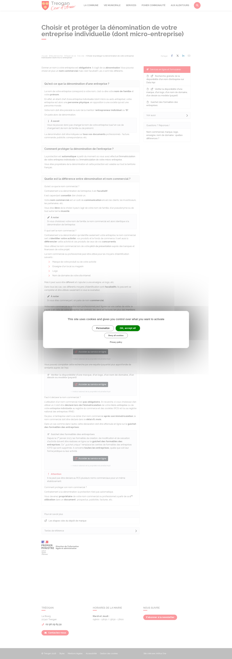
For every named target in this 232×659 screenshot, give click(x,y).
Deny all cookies (116, 335)
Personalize (103, 328)
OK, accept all (128, 328)
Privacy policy (116, 342)
